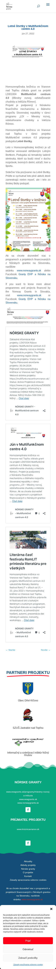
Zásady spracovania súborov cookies (28, 880)
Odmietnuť (28, 949)
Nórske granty (28, 869)
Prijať (28, 940)
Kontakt (28, 876)
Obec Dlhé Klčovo (28, 700)
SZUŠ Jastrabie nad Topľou (28, 728)
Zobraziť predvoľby (28, 958)
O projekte (28, 872)
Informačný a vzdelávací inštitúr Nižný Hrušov (28, 753)
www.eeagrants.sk (28, 799)
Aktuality (28, 861)
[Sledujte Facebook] (28, 809)
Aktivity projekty (28, 865)
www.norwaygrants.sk (29, 270)
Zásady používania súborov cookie (28, 965)
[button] (51, 908)
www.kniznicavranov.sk (28, 829)
